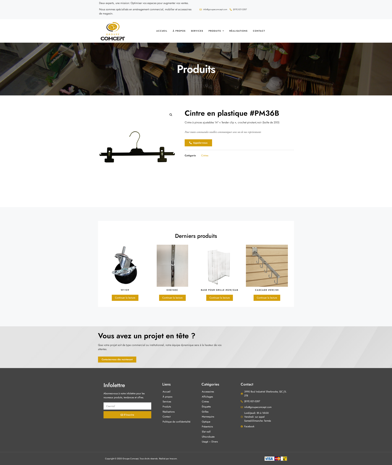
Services (197, 30)
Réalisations (238, 30)
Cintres (204, 155)
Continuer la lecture (125, 297)
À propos (179, 30)
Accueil (161, 30)
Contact (259, 30)
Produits (215, 30)
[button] (171, 115)
